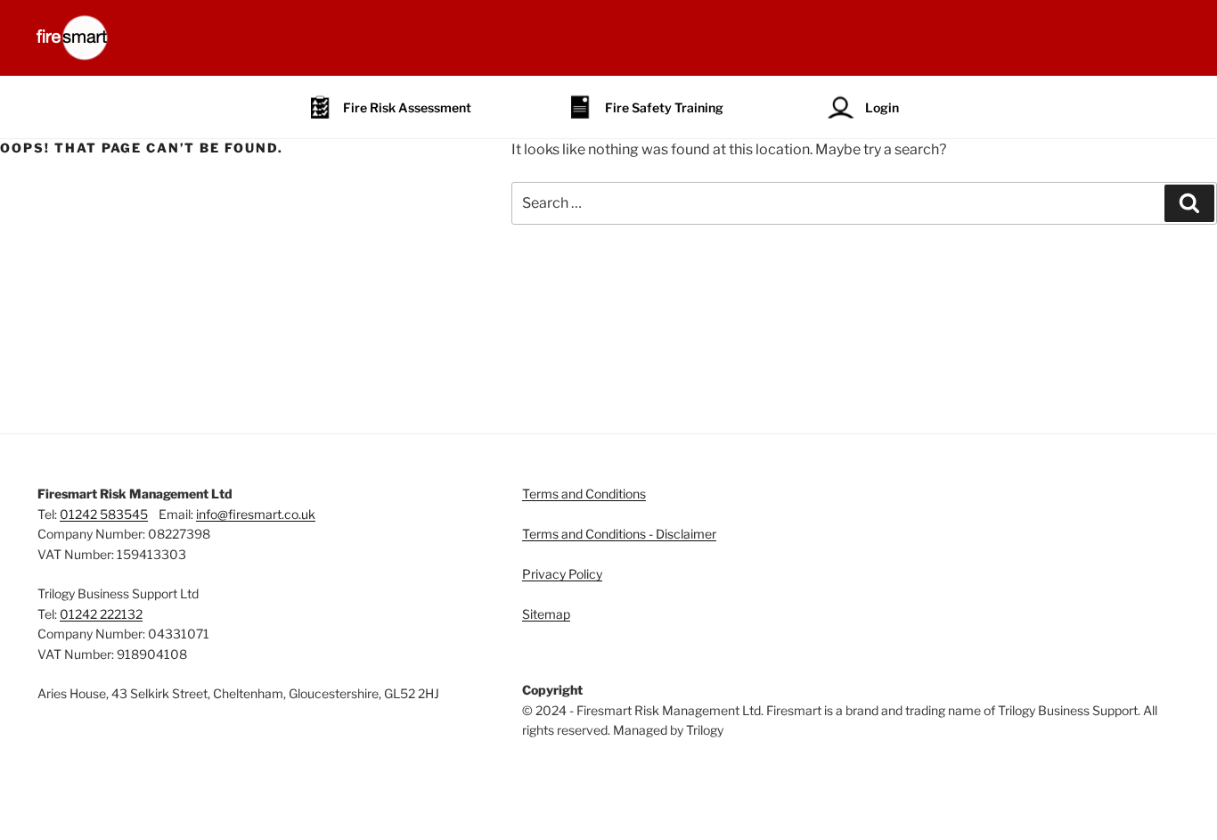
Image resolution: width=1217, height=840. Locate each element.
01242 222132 (101, 614)
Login (882, 107)
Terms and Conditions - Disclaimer (619, 533)
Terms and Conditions (584, 493)
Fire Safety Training (664, 107)
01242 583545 (104, 514)
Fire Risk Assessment (407, 107)
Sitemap (546, 614)
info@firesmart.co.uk (255, 514)
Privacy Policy (562, 573)
